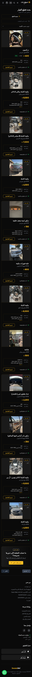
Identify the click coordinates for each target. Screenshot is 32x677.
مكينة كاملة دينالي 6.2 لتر (20, 92)
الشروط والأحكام (26, 613)
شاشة (26, 349)
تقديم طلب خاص (17, 563)
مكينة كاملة (25, 179)
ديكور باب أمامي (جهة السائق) (18, 436)
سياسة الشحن (27, 616)
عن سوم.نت (28, 586)
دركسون (26, 50)
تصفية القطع (15, 16)
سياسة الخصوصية (26, 611)
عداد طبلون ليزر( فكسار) (20, 394)
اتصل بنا (29, 600)
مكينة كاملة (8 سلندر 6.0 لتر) (18, 136)
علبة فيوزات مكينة (22, 263)
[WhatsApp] (4, 672)
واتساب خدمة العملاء (23, 635)
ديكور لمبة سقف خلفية (21, 221)
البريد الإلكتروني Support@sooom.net (21, 592)
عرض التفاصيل (9, 67)
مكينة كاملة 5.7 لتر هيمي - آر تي (17, 477)
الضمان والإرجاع (27, 619)
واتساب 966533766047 (24, 595)
